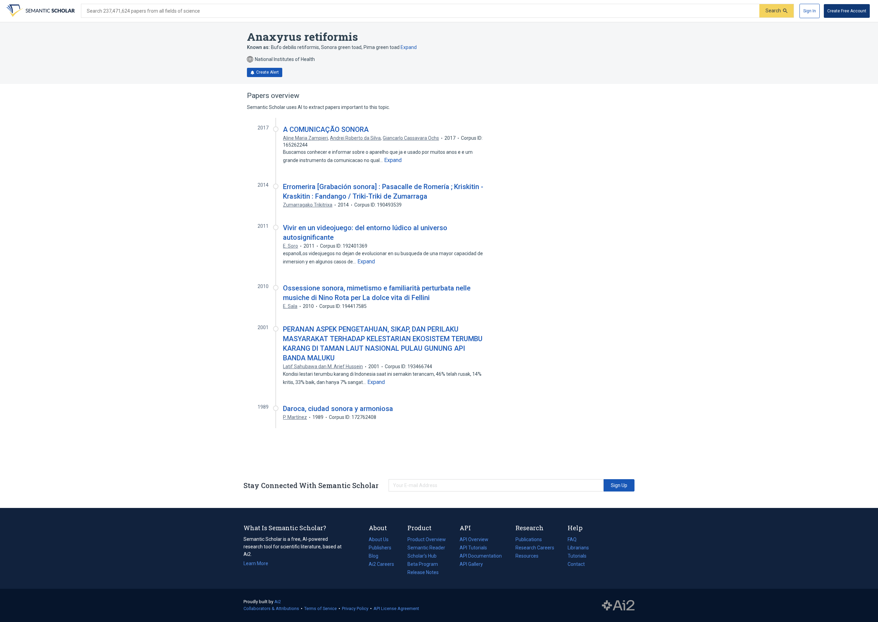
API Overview (474, 539)
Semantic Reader (426, 547)
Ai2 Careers (381, 564)
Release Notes (423, 572)
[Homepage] (40, 11)
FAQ (572, 539)
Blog (376, 556)
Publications (528, 540)
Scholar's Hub (422, 556)
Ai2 (277, 601)
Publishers (380, 547)
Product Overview (426, 539)
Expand (409, 47)
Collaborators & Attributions (271, 608)
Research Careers (534, 548)
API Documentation (481, 556)
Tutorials (577, 556)
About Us (379, 539)
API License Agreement (396, 608)
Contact (576, 564)
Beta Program (422, 564)
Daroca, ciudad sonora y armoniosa (338, 409)
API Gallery (471, 564)
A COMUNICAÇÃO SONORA (326, 129)
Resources (526, 556)
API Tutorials (473, 547)
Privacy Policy (355, 608)
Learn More (256, 563)
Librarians (578, 547)
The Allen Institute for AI (618, 605)
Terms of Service (320, 608)
